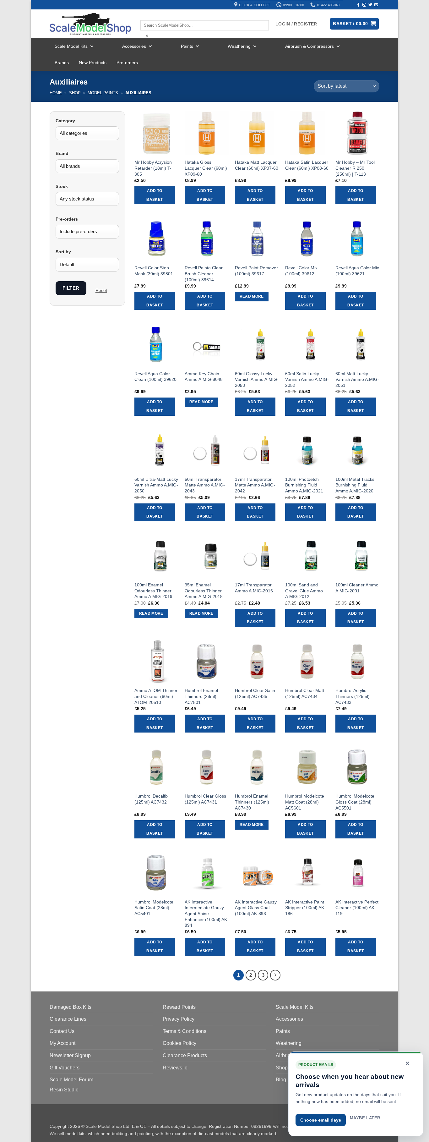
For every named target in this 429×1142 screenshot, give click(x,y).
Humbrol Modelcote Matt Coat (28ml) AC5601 (304, 801)
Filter (70, 288)
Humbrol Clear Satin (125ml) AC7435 (255, 693)
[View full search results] (145, 14)
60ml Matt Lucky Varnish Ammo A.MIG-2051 (357, 379)
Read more (252, 296)
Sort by (63, 251)
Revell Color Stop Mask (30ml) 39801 (153, 270)
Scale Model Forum (71, 1079)
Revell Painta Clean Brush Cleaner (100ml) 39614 (204, 273)
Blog (281, 1079)
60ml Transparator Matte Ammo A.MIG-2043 (205, 485)
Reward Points (179, 1007)
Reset (101, 290)
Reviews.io (175, 1067)
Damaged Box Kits (70, 1007)
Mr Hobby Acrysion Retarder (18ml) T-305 (153, 168)
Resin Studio (64, 1089)
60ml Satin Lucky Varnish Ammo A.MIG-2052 (307, 379)
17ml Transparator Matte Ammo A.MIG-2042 (255, 485)
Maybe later (365, 1118)
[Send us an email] (376, 5)
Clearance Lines (68, 1019)
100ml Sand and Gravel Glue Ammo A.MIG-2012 (304, 590)
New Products (92, 62)
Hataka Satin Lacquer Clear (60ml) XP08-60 (307, 165)
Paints (187, 46)
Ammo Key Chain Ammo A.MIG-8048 (204, 376)
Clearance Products (185, 1055)
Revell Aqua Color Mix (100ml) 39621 (357, 270)
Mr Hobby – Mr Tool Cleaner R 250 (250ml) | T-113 (355, 168)
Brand (62, 153)
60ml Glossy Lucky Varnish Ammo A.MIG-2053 (257, 379)
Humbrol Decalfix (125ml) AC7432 (151, 798)
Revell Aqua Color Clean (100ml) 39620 (155, 376)
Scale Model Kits (71, 46)
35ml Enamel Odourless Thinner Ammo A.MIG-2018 (204, 590)
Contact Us (62, 1031)
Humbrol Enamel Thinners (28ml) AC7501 (201, 696)
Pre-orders (127, 62)
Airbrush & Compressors (309, 46)
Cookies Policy (179, 1043)
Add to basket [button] (154, 195)
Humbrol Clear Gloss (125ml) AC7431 (205, 798)
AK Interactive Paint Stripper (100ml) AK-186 (305, 907)
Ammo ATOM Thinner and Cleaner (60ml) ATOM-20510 (155, 696)
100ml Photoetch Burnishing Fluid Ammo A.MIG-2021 (304, 485)
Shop (75, 93)
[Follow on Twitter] (370, 5)
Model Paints (103, 93)
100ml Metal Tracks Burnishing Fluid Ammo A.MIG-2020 (354, 485)
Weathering (239, 46)
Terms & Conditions (184, 1031)
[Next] (275, 975)
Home (56, 93)
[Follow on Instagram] (364, 5)
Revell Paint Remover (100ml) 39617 (256, 270)
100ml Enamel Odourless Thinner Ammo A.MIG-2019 (153, 590)
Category (65, 120)
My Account (62, 1043)
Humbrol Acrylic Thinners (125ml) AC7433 (352, 696)
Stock (62, 186)
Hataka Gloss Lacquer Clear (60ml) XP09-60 (206, 168)
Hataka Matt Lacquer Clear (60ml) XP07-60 (256, 165)
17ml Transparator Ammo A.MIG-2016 (254, 587)
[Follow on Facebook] (358, 5)
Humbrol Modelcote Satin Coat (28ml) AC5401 (153, 907)
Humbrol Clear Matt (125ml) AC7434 (304, 693)
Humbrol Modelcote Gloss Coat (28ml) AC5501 (354, 801)
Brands (62, 62)
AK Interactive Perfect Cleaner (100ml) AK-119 (356, 907)
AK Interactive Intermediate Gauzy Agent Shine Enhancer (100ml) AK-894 (207, 913)
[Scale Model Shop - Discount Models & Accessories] (90, 24)
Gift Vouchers (64, 1067)
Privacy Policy (178, 1019)
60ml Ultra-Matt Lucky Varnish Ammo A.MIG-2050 (156, 485)
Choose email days (320, 1120)
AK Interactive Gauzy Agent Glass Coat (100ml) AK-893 (256, 907)
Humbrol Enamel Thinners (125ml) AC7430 (252, 801)
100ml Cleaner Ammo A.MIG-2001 (356, 587)
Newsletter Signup (70, 1055)
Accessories (134, 46)
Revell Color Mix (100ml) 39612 (301, 270)
